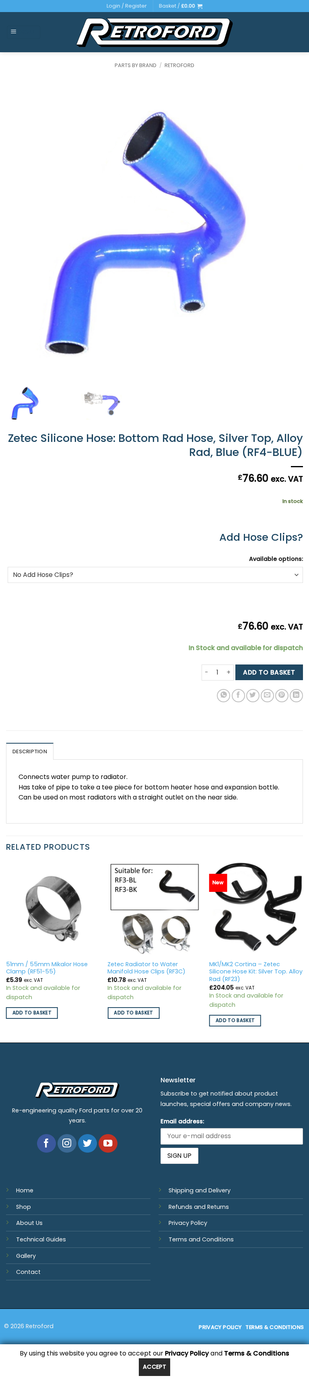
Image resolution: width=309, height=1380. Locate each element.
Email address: (182, 1121)
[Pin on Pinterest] (281, 695)
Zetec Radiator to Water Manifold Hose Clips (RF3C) (146, 968)
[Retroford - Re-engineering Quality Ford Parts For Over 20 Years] (154, 32)
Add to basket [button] (32, 1013)
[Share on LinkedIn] (296, 695)
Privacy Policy (188, 1223)
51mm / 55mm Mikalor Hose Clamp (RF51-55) (47, 968)
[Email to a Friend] (267, 695)
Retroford (179, 65)
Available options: (276, 559)
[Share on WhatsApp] (223, 695)
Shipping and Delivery (200, 1190)
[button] (180, 6)
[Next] (303, 951)
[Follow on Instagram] (67, 1143)
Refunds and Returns (199, 1207)
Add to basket (269, 672)
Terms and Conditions (201, 1239)
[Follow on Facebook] (46, 1143)
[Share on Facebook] (238, 695)
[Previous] (6, 951)
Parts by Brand (136, 65)
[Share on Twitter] (253, 695)
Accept (155, 1367)
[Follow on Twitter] (87, 1143)
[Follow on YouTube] (108, 1143)
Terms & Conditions (256, 1353)
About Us (29, 1223)
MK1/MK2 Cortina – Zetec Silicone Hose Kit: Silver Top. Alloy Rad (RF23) (256, 972)
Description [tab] (29, 751)
